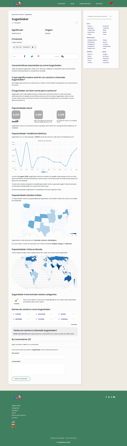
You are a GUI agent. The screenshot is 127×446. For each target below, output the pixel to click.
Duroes (105, 42)
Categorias (15, 408)
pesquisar (99, 3)
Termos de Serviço (71, 438)
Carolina (41, 319)
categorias (61, 3)
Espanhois (106, 58)
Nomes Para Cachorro (18, 14)
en (14, 422)
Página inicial (16, 406)
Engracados (91, 32)
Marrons (90, 58)
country (16, 304)
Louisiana (64, 319)
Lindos (89, 34)
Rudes (105, 32)
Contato (14, 418)
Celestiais (106, 28)
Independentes (92, 40)
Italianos (105, 60)
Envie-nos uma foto (20, 334)
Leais (104, 48)
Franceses (106, 62)
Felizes (105, 40)
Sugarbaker (28, 14)
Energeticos (91, 46)
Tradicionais (91, 30)
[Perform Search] (111, 16)
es (14, 424)
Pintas (89, 60)
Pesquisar (15, 410)
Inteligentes (91, 44)
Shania (63, 314)
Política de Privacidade (57, 438)
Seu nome (16, 353)
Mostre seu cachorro (19, 415)
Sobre (14, 413)
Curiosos (105, 44)
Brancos (90, 54)
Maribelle (18, 319)
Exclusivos (106, 26)
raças (72, 3)
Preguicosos (91, 48)
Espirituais (90, 28)
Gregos (105, 54)
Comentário (16, 361)
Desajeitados (107, 46)
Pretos (89, 56)
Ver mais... (74, 324)
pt (14, 427)
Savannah (41, 314)
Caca (104, 34)
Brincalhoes (91, 42)
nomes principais (85, 3)
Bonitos (90, 26)
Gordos (90, 62)
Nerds (104, 30)
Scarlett (18, 314)
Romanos (106, 56)
